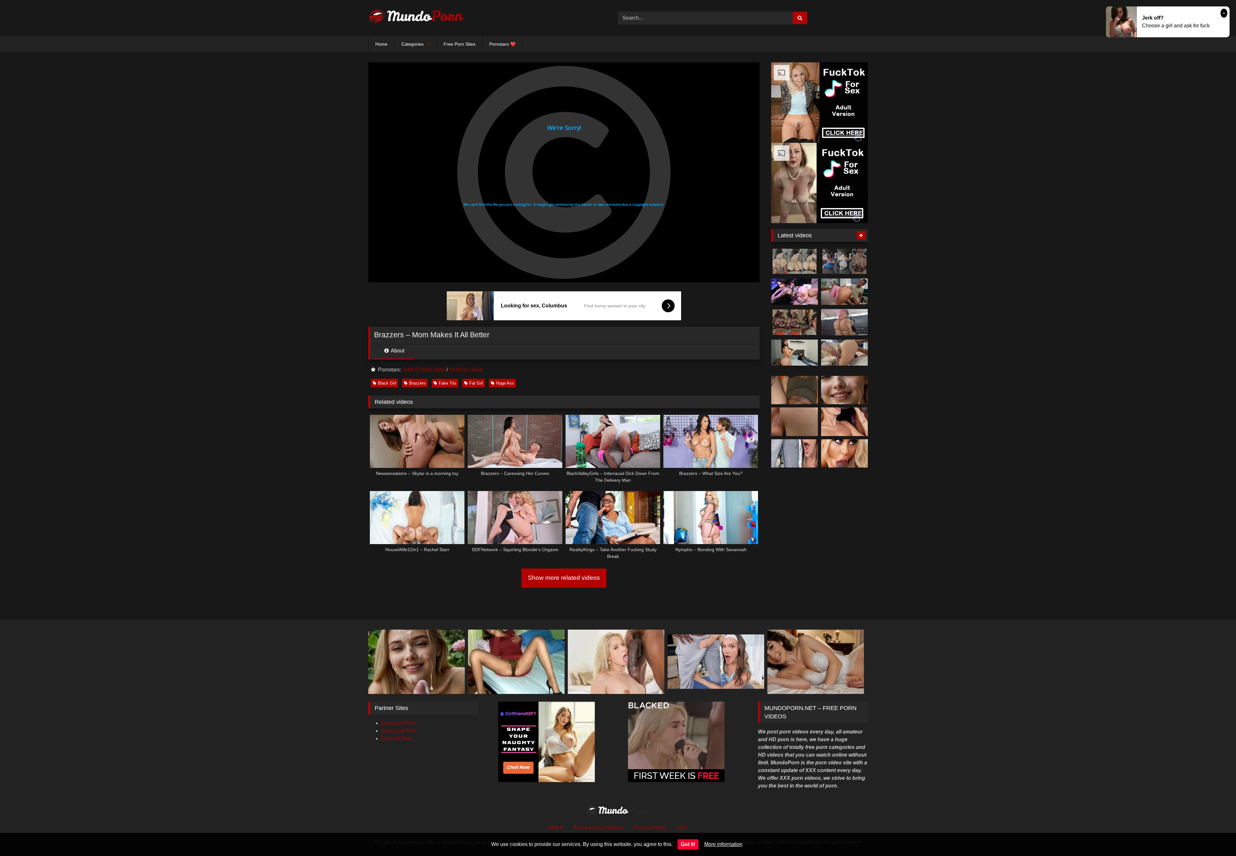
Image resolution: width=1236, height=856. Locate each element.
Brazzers (417, 383)
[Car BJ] (844, 261)
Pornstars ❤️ (502, 44)
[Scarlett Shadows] (794, 291)
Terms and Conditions (598, 827)
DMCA (555, 827)
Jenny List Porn (399, 730)
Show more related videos (564, 577)
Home (381, 44)
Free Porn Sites (459, 44)
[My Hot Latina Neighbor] (844, 353)
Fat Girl (476, 383)
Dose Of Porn (396, 738)
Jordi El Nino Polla (423, 369)
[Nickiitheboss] (794, 261)
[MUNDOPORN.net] (416, 18)
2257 (682, 827)
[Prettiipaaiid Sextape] (794, 322)
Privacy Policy (650, 827)
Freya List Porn (398, 723)
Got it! (688, 844)
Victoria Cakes (465, 369)
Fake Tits (447, 383)
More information (723, 844)
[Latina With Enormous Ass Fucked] (844, 322)
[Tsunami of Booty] (844, 291)
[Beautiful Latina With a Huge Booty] (794, 353)
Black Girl (387, 383)
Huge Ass (505, 383)
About (397, 350)
